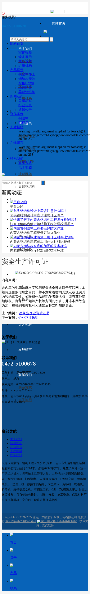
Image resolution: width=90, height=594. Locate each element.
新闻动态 (16, 96)
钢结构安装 (26, 79)
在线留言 (25, 350)
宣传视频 (25, 52)
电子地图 (25, 400)
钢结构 (23, 118)
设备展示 (25, 57)
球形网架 (25, 174)
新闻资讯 (16, 443)
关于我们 (25, 48)
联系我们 (16, 158)
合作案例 (16, 114)
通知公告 (25, 109)
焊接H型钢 (26, 83)
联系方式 (25, 163)
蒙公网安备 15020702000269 (58, 521)
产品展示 (16, 70)
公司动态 (25, 101)
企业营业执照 (28, 317)
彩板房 (23, 122)
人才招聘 (25, 324)
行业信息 (25, 105)
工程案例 (16, 451)
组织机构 (25, 65)
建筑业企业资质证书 (34, 313)
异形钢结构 (26, 186)
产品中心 (16, 447)
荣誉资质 (25, 61)
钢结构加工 (26, 74)
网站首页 (58, 23)
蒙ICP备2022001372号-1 (20, 521)
